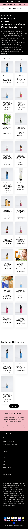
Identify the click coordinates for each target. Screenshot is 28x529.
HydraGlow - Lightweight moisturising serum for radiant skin (20, 319)
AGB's (4, 464)
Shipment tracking (8, 441)
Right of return (7, 474)
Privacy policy (7, 467)
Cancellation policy (8, 471)
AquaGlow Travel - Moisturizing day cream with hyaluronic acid (7, 104)
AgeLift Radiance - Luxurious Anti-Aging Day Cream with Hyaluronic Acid (20, 78)
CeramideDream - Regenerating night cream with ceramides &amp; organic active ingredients (7, 185)
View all (14, 406)
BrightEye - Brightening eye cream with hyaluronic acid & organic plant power (21, 130)
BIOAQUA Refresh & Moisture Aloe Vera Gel (7, 129)
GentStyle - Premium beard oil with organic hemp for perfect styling (7, 213)
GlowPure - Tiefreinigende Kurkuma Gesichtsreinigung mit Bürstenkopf (20, 266)
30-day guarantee (8, 438)
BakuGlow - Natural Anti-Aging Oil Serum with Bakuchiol (21, 104)
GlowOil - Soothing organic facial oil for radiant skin (7, 265)
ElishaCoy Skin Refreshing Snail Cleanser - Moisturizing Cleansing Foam (21, 185)
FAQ (4, 448)
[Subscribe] (23, 426)
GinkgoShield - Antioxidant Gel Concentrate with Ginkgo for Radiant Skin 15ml (20, 213)
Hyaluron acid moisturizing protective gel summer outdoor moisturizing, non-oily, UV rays (7, 293)
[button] (3, 8)
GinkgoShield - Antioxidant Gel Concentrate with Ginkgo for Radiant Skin (20, 239)
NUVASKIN (11, 525)
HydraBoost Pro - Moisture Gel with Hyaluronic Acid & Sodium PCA (20, 292)
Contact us (6, 451)
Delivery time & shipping (10, 444)
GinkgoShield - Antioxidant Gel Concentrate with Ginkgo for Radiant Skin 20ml (7, 239)
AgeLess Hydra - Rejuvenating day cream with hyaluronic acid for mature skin (7, 78)
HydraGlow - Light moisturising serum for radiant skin (7, 318)
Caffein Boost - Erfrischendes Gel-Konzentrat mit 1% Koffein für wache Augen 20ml (20, 158)
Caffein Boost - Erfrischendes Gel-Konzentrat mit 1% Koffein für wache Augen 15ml (7, 158)
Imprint (5, 461)
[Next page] (20, 332)
